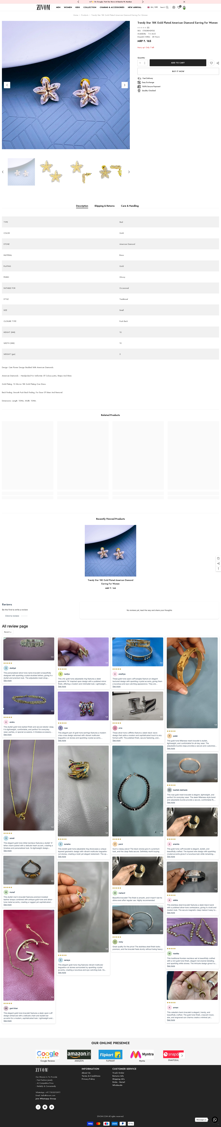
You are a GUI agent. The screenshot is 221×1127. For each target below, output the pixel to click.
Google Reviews (47, 1060)
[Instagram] (44, 1107)
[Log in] (173, 7)
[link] (27, 493)
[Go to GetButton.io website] (215, 1124)
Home (75, 15)
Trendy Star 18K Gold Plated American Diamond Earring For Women (110, 582)
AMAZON (79, 1060)
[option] (66, 85)
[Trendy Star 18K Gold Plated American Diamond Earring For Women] (110, 551)
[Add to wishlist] (211, 63)
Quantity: (141, 57)
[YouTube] (51, 1107)
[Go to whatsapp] (215, 1119)
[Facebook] (38, 1107)
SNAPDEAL (173, 1060)
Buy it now (178, 71)
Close (184, 2)
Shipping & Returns (105, 206)
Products (84, 15)
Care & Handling (130, 206)
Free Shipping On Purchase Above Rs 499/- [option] (114, 2)
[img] (141, 27)
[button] (7, 85)
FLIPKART (110, 1060)
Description (82, 206)
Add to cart (178, 62)
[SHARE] (217, 63)
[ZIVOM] (47, 1054)
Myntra (142, 1060)
